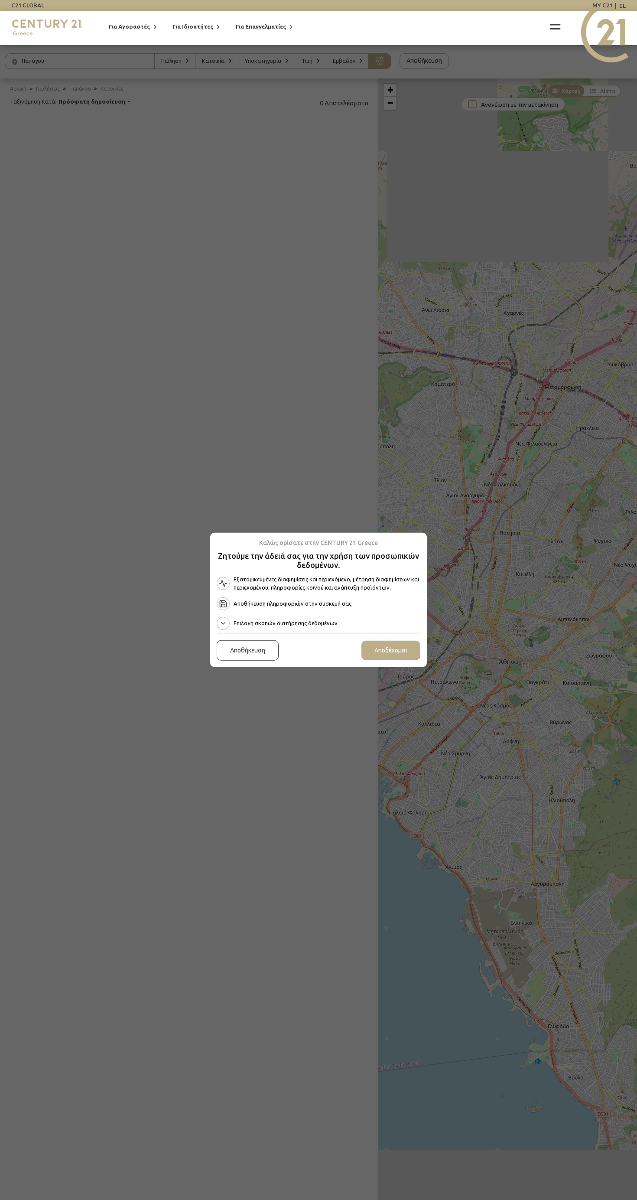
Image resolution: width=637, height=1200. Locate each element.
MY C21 (602, 5)
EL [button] (622, 6)
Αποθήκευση (247, 650)
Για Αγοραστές (129, 27)
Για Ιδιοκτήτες (192, 27)
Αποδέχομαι (390, 650)
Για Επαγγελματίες (261, 27)
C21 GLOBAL (27, 5)
